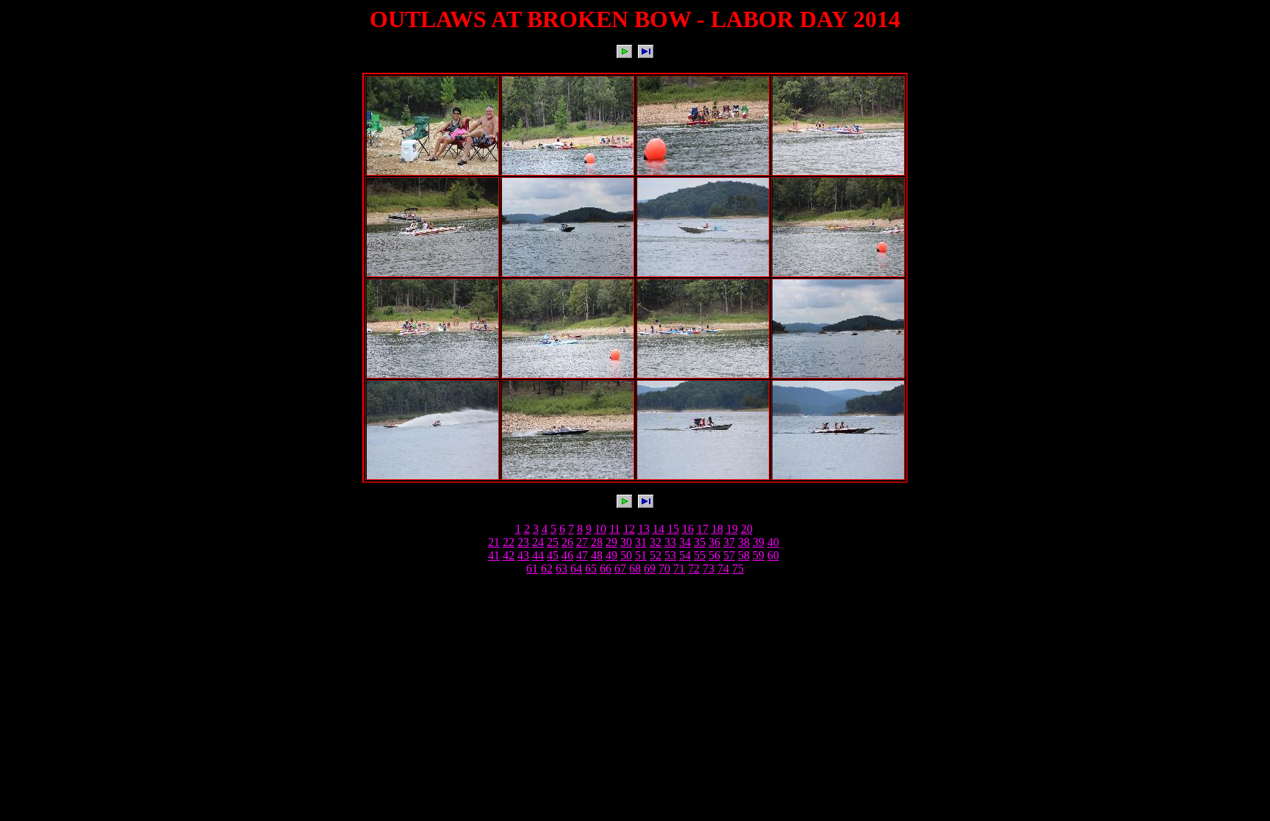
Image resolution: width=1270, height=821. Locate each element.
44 (538, 555)
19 (732, 529)
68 (635, 568)
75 (738, 568)
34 (685, 542)
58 (744, 555)
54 (685, 555)
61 (532, 568)
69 (650, 568)
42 (508, 555)
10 (600, 529)
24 (538, 542)
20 (747, 529)
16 (688, 529)
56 (714, 555)
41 (494, 555)
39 (758, 542)
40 (773, 542)
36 (714, 542)
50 (626, 555)
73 (708, 568)
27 (582, 542)
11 (614, 529)
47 (582, 555)
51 (641, 555)
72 (694, 568)
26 (567, 542)
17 (702, 529)
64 (576, 568)
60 (773, 555)
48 (597, 555)
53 (670, 555)
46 (567, 555)
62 (547, 568)
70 (664, 568)
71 (679, 568)
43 (523, 555)
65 (591, 568)
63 (561, 568)
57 (729, 555)
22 (508, 542)
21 (494, 542)
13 (644, 529)
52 (655, 555)
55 (700, 555)
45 (553, 555)
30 (626, 542)
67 (620, 568)
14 (658, 529)
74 (723, 568)
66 (605, 568)
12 (629, 529)
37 (729, 542)
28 (597, 542)
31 (641, 542)
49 (611, 555)
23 (523, 542)
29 (611, 542)
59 (758, 555)
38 (744, 542)
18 (717, 529)
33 (670, 542)
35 (700, 542)
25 (553, 542)
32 (655, 542)
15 (673, 529)
